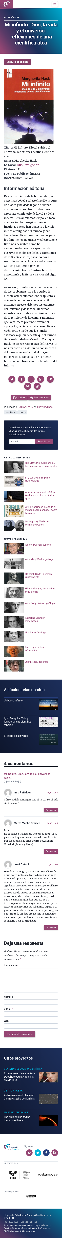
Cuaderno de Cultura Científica (23, 1068)
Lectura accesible (17, 61)
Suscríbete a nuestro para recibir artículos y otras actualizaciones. (30, 431)
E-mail (8, 1009)
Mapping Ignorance (16, 1112)
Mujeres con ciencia (20, 1225)
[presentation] (31, 467)
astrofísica (10, 412)
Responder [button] (51, 810)
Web (6, 1021)
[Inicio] (6, 4)
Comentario (11, 965)
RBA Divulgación (28, 165)
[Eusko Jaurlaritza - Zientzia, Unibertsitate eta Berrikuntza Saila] (31, 1198)
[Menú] (55, 4)
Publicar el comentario (20, 1034)
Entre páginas (11, 17)
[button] (11, 379)
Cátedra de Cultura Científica (30, 1215)
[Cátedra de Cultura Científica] (20, 1175)
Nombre (9, 996)
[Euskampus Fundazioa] (48, 1175)
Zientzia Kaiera (13, 1090)
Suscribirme (44, 441)
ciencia (22, 412)
